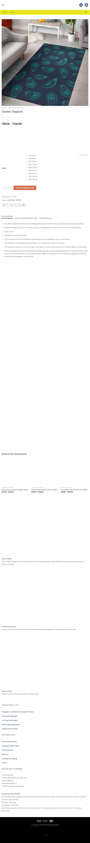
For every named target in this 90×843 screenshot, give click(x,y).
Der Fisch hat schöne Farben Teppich (44, 490)
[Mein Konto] (81, 5)
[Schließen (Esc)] (2, 830)
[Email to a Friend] (15, 205)
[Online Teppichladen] (45, 5)
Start (4, 108)
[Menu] (3, 5)
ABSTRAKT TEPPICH (16, 108)
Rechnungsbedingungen (11, 724)
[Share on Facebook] (7, 205)
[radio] (58, 156)
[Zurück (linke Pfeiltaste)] (2, 839)
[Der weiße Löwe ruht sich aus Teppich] (74, 472)
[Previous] (1, 478)
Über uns (5, 754)
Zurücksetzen (83, 155)
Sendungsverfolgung (9, 758)
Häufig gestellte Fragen (10, 746)
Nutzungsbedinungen (10, 720)
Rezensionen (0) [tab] (45, 218)
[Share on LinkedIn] (23, 205)
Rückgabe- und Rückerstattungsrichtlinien (17, 712)
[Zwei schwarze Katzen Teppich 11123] (15, 472)
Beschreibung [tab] (7, 218)
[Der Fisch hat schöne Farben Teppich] (45, 472)
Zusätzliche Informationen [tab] (26, 218)
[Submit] (86, 12)
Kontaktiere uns (8, 750)
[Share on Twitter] (11, 205)
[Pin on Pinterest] (19, 205)
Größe (4, 168)
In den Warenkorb (25, 188)
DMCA (4, 763)
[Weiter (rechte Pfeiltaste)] (8, 839)
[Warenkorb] (86, 5)
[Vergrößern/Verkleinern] (8, 830)
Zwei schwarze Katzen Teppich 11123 (15, 490)
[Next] (88, 478)
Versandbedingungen (10, 716)
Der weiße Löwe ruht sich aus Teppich (74, 490)
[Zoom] (4, 103)
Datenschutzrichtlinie (10, 729)
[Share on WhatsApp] (3, 205)
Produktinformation (9, 741)
